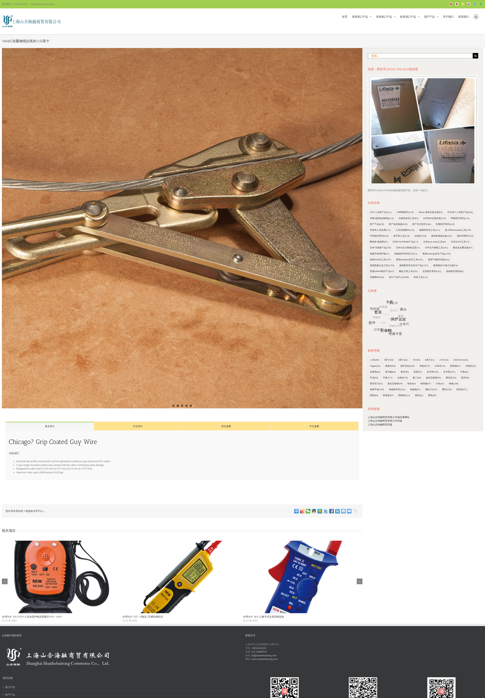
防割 (374, 395)
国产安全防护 (421, 224)
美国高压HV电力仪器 (445, 265)
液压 (465, 377)
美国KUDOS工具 (380, 259)
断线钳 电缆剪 (379, 241)
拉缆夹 (420, 235)
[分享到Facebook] (331, 511)
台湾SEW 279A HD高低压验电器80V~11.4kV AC (148, 616)
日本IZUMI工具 (460, 241)
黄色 (432, 395)
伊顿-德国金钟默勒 (382, 218)
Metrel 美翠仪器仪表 (430, 212)
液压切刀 (376, 383)
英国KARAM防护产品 (382, 271)
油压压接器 (433, 377)
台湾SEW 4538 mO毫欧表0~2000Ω (21, 616)
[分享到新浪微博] (302, 511)
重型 (447, 389)
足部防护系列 (431, 271)
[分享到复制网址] (355, 511)
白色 (440, 383)
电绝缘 (425, 383)
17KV (443, 359)
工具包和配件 (405, 230)
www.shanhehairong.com (264, 659)
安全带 (433, 371)
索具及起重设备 (462, 247)
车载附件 (377, 277)
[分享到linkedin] (337, 511)
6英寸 (403, 359)
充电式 (424, 365)
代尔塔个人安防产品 (460, 212)
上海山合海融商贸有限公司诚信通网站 (389, 417)
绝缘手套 (377, 389)
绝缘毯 (415, 389)
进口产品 (10, 687)
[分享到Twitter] (325, 511)
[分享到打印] (343, 511)
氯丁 (417, 377)
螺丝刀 (431, 389)
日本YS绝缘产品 (380, 247)
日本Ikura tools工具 (434, 241)
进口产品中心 (399, 277)
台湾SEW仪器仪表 (434, 218)
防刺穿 (461, 389)
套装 (418, 371)
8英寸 (430, 359)
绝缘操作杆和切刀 (406, 253)
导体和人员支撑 (380, 230)
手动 (374, 377)
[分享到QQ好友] (314, 511)
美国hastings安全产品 (436, 253)
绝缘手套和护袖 (380, 253)
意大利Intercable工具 (458, 230)
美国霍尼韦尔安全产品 (413, 265)
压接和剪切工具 (408, 218)
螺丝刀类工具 (408, 271)
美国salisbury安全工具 (409, 259)
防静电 (404, 395)
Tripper (375, 365)
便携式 (390, 365)
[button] (476, 16)
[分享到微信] (308, 511)
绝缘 (453, 383)
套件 (405, 371)
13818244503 (258, 648)
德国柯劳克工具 (429, 230)
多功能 (390, 371)
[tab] (50, 426)
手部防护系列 (379, 235)
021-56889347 (259, 651)
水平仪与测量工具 (436, 247)
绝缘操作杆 (397, 389)
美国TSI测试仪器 (439, 259)
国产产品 (377, 224)
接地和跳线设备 (441, 235)
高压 (419, 395)
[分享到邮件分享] (349, 511)
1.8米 (374, 359)
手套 (388, 377)
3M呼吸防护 (405, 212)
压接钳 (375, 371)
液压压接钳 (395, 383)
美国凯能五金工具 (382, 265)
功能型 (470, 365)
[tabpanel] (182, 455)
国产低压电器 (398, 224)
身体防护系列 (454, 271)
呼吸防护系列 (460, 218)
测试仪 (451, 377)
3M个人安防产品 (381, 212)
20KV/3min (460, 359)
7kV (416, 359)
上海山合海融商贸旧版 (380, 424)
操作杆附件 (465, 235)
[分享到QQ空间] (320, 511)
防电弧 (388, 395)
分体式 (440, 365)
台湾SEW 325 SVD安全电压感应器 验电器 (265, 616)
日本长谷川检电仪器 (408, 247)
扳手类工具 (401, 235)
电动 (411, 383)
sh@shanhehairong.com (43, 4)
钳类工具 (421, 277)
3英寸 (388, 359)
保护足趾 (407, 365)
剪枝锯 (455, 365)
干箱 (464, 371)
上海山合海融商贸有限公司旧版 (385, 420)
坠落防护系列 (445, 224)
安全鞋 (449, 371)
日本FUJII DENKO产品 (406, 241)
